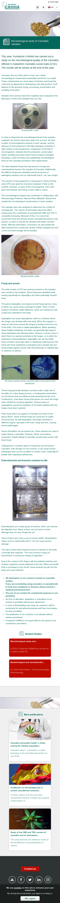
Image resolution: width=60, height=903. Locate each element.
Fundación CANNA (10, 5)
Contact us (30, 869)
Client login (54, 2)
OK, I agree (30, 898)
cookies (17, 888)
